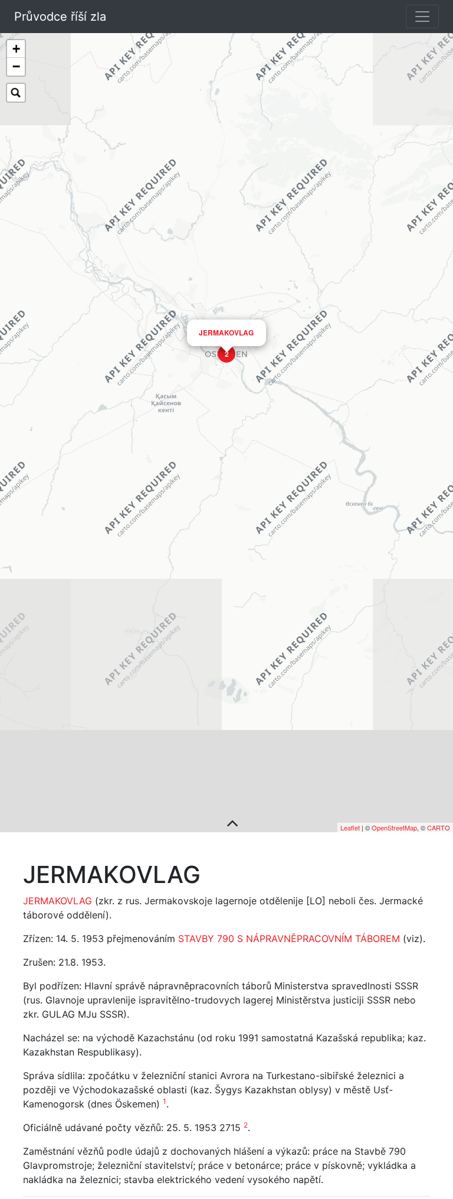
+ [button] (16, 48)
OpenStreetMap (394, 827)
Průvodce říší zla (60, 16)
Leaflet (350, 827)
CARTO (438, 827)
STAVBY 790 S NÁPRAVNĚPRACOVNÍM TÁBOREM (289, 938)
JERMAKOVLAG (226, 332)
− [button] (16, 66)
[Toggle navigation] (422, 16)
